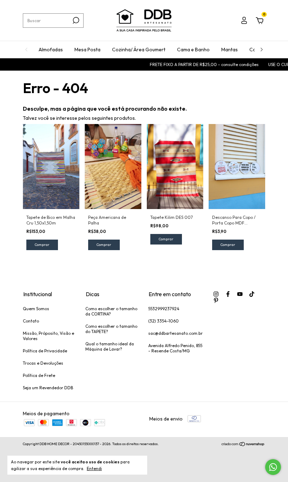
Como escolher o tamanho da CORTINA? (111, 311)
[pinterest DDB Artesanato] (216, 300)
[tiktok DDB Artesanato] (252, 294)
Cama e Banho (193, 49)
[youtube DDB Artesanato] (240, 294)
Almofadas (51, 49)
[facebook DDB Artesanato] (228, 294)
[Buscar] (75, 20)
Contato (31, 321)
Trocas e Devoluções (43, 363)
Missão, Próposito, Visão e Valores (48, 336)
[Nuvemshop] (243, 445)
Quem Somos (36, 308)
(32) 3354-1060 (163, 321)
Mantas (229, 49)
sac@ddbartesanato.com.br (175, 333)
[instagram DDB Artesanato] (216, 294)
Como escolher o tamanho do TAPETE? (111, 329)
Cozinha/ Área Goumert (138, 49)
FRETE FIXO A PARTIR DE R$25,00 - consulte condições (199, 64)
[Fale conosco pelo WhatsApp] (273, 467)
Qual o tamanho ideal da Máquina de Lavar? (109, 346)
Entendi (94, 468)
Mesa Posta (87, 49)
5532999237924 (163, 308)
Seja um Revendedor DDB (48, 387)
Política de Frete (39, 375)
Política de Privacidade (45, 350)
